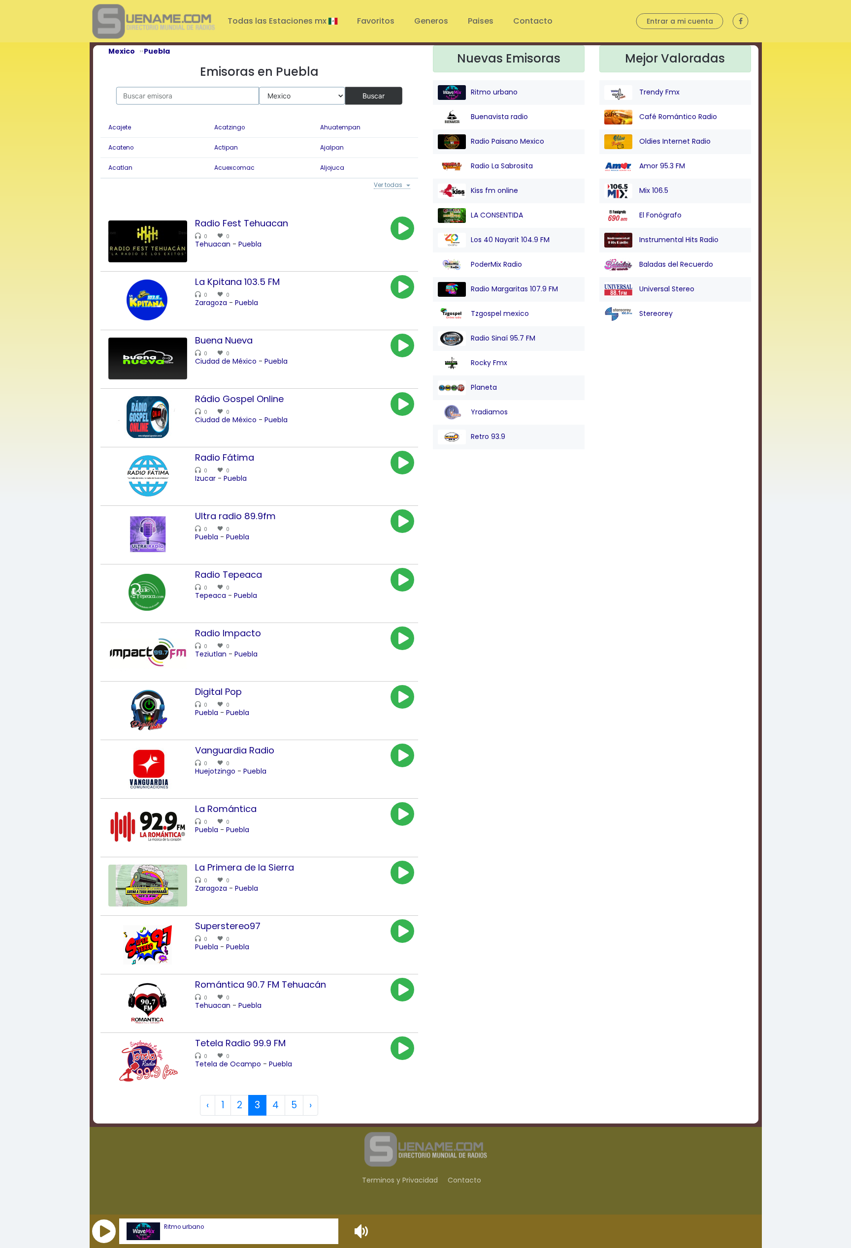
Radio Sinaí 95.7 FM (503, 338)
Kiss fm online (494, 190)
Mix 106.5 (652, 190)
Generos (431, 21)
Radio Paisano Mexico (507, 141)
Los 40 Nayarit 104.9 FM (510, 240)
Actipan (226, 148)
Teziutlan (211, 655)
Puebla (250, 245)
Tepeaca (210, 597)
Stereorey (655, 313)
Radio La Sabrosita (502, 166)
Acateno (120, 148)
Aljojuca (332, 168)
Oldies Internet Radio (674, 141)
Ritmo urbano (184, 1227)
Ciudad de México (226, 363)
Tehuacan (212, 245)
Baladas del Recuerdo (675, 264)
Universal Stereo (665, 289)
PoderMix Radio (496, 264)
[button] (104, 1231)
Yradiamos (489, 412)
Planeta (484, 387)
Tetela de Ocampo (228, 1065)
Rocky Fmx (489, 363)
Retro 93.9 (488, 436)
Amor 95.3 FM (661, 166)
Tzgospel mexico (500, 313)
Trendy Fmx (658, 92)
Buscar (373, 95)
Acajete (119, 127)
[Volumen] (362, 1231)
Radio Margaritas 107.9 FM (514, 289)
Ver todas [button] (385, 186)
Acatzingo (229, 127)
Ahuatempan (340, 127)
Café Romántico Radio (677, 117)
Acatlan (120, 168)
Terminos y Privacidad (400, 1181)
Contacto (533, 21)
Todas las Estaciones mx (278, 21)
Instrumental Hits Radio (678, 240)
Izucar (205, 480)
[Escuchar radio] (402, 230)
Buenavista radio (499, 117)
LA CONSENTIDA (497, 215)
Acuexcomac (234, 168)
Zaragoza (211, 304)
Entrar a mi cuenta (680, 21)
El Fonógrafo (659, 215)
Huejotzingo (215, 773)
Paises (480, 21)
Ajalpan (332, 148)
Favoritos (375, 21)
